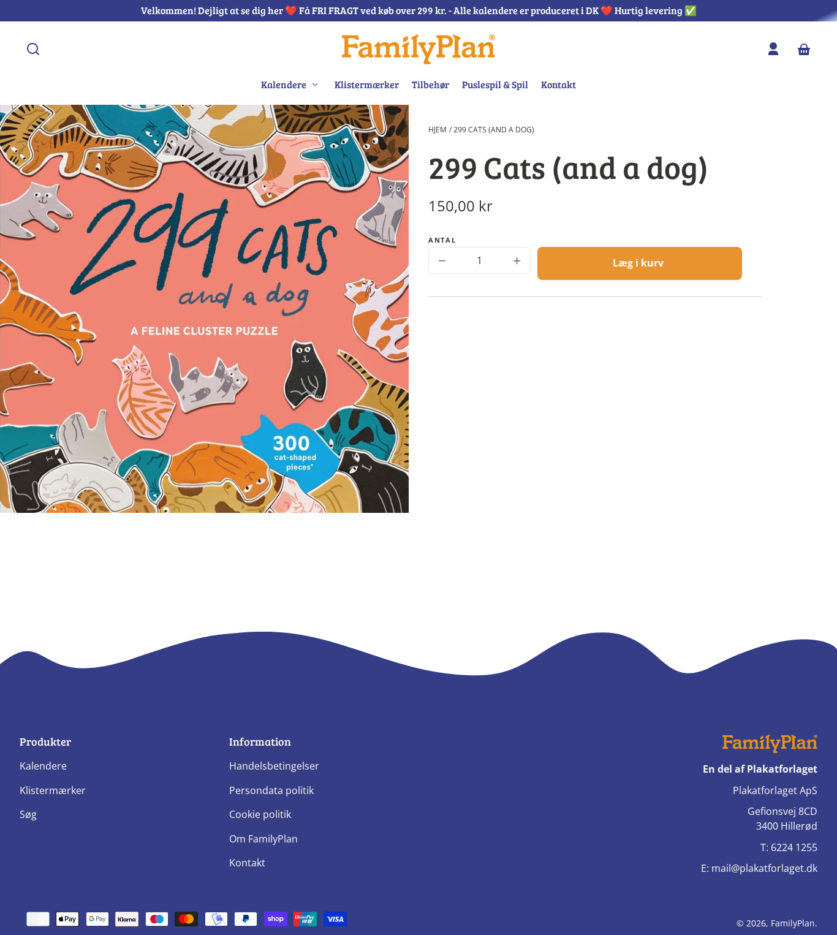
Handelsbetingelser (274, 766)
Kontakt (558, 84)
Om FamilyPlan (263, 839)
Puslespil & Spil (495, 84)
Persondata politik (271, 790)
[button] (33, 49)
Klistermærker (367, 84)
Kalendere (43, 766)
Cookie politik (260, 814)
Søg (28, 814)
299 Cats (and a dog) (493, 129)
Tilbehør (430, 84)
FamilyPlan (793, 923)
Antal (442, 240)
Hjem (437, 129)
